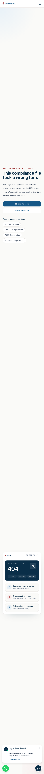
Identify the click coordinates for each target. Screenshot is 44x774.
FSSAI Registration (12, 235)
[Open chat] (38, 768)
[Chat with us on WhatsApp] (5, 768)
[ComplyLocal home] (9, 3)
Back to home (23, 204)
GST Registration (12, 224)
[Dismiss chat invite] (39, 748)
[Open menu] (39, 3)
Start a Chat (13, 759)
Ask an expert (20, 211)
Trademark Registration (14, 240)
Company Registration (14, 230)
